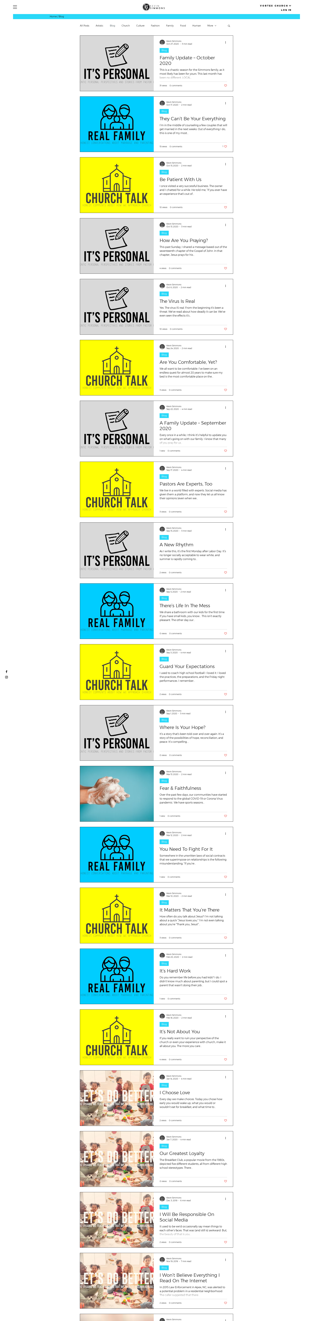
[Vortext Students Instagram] (6, 677)
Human (196, 25)
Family (170, 25)
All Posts (84, 25)
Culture (140, 25)
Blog (112, 25)
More (210, 25)
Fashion (155, 25)
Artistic (99, 25)
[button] (15, 7)
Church (126, 25)
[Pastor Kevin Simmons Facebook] (6, 671)
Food (183, 25)
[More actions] (227, 42)
